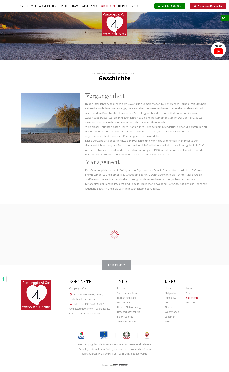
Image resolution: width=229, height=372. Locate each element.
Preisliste (122, 288)
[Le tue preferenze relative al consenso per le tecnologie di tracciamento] (3, 279)
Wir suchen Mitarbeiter (209, 6)
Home (21, 6)
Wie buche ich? (125, 302)
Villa (167, 302)
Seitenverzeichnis (126, 321)
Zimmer (169, 307)
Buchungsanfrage (127, 297)
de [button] (224, 18)
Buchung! (118, 265)
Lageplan (170, 316)
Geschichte (108, 5)
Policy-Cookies (125, 316)
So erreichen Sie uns (128, 293)
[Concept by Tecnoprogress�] (120, 365)
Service (31, 6)
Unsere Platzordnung (129, 307)
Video (135, 6)
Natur (85, 6)
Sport (95, 6)
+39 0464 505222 (171, 6)
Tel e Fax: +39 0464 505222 (88, 304)
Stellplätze (170, 293)
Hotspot (123, 6)
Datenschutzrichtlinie (128, 311)
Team (75, 6)
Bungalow (170, 297)
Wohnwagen (172, 311)
